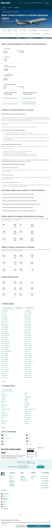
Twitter (46, 483)
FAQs (32, 478)
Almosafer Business (11, 481)
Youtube (46, 485)
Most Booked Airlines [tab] (7, 389)
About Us (11, 476)
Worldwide (5, 508)
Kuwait (4, 496)
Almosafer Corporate (12, 485)
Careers (11, 478)
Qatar (4, 506)
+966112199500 (31, 463)
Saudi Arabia (6, 493)
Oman (4, 504)
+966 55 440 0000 (22, 467)
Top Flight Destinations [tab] (8, 307)
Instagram (46, 480)
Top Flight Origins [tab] (19, 307)
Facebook (46, 476)
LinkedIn (46, 478)
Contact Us (34, 476)
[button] (4, 30)
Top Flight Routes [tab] (29, 307)
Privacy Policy (23, 479)
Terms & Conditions (23, 477)
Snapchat (46, 487)
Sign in (46, 2)
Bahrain (5, 501)
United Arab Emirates (6, 499)
